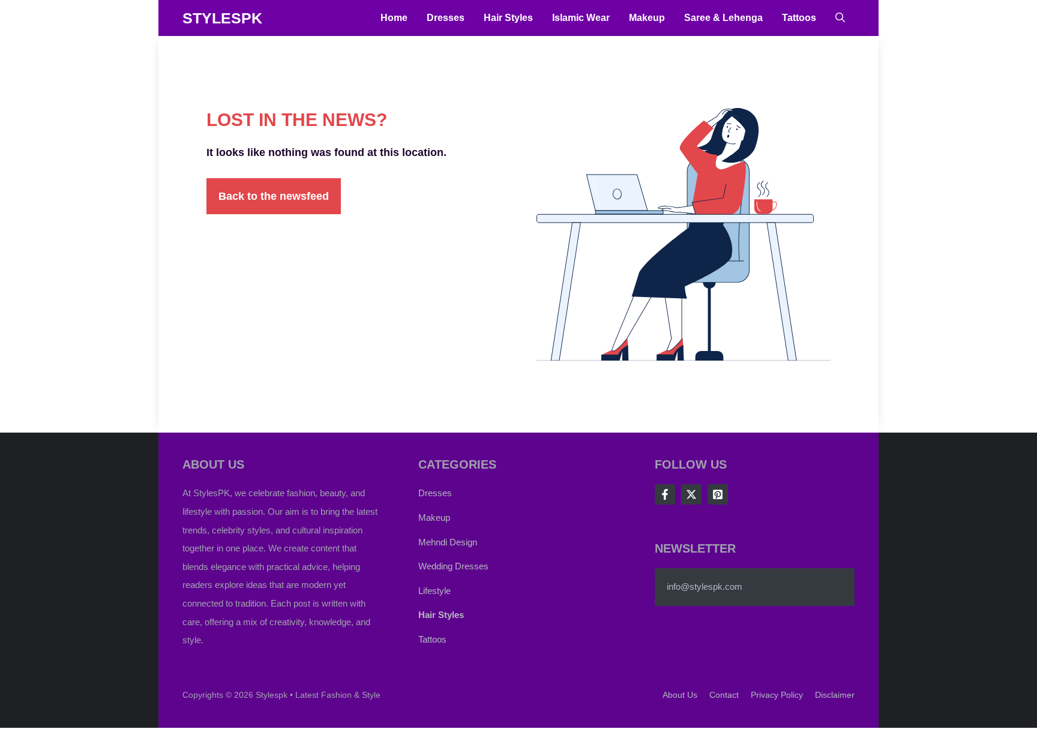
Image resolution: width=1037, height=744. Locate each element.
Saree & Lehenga (723, 18)
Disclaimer (835, 695)
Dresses (445, 18)
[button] (840, 18)
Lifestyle (434, 591)
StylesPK (222, 18)
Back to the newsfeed (273, 196)
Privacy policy (777, 695)
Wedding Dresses (453, 566)
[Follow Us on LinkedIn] (718, 494)
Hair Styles (508, 18)
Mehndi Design (447, 542)
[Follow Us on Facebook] (665, 494)
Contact (724, 695)
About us (680, 695)
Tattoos (799, 18)
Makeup (647, 18)
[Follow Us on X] (691, 494)
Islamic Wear (581, 18)
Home (393, 18)
